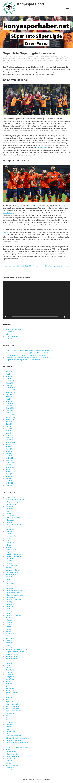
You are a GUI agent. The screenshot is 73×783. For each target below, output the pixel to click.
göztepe (8, 613)
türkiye (8, 733)
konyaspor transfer (12, 658)
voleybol (8, 763)
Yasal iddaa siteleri (12, 336)
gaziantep (9, 602)
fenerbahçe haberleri (13, 570)
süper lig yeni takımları (13, 711)
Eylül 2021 (9, 440)
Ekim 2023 (9, 383)
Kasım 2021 (10, 435)
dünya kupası (10, 552)
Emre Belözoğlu (8, 213)
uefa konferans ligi (12, 754)
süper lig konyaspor (49, 60)
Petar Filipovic (10, 672)
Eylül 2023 (9, 385)
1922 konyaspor (11, 497)
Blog (26, 57)
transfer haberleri (11, 729)
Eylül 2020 (9, 465)
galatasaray (9, 588)
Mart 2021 (9, 453)
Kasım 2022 (10, 408)
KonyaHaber (18, 57)
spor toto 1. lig (10, 690)
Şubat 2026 (9, 376)
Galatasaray (41, 148)
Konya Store (10, 332)
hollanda (9, 627)
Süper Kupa (10, 695)
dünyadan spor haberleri (14, 556)
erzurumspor (10, 558)
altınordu (9, 513)
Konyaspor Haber (30, 4)
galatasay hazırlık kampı (14, 599)
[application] (36, 300)
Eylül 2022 (9, 412)
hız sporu (9, 624)
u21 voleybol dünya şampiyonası (17, 747)
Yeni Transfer (10, 767)
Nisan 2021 (9, 451)
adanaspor (9, 506)
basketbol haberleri (12, 536)
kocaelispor (9, 643)
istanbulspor (10, 633)
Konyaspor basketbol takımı (15, 652)
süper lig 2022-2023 (19, 60)
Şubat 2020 (9, 481)
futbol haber (10, 583)
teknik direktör (10, 713)
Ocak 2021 (9, 458)
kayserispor (9, 640)
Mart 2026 (9, 374)
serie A (8, 681)
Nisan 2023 (9, 397)
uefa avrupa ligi (11, 752)
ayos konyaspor (11, 527)
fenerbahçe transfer (12, 572)
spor (7, 686)
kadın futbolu (10, 638)
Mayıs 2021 (9, 449)
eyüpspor (9, 563)
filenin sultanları (11, 574)
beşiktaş (8, 538)
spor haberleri (48, 59)
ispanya (8, 631)
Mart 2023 (9, 399)
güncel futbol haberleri (48, 57)
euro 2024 (9, 561)
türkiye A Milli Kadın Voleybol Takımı (18, 738)
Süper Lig (9, 60)
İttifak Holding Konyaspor (14, 329)
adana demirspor (11, 504)
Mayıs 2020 (9, 474)
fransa (8, 579)
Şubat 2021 (9, 456)
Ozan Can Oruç (11, 670)
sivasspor (9, 683)
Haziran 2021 (10, 447)
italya (7, 636)
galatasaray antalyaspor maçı (15, 590)
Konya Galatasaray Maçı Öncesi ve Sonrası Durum (23, 360)
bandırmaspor (10, 529)
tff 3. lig (8, 720)
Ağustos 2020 (10, 467)
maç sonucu (10, 661)
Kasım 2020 (10, 462)
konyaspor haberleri (19, 59)
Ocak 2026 (9, 378)
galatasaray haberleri (13, 593)
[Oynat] (5, 317)
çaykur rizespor (11, 549)
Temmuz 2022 (10, 417)
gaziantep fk (10, 604)
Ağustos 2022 (10, 415)
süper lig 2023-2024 (12, 702)
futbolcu (8, 586)
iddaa (7, 334)
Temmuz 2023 (10, 390)
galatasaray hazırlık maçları (15, 595)
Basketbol (9, 533)
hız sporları (9, 622)
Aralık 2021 (9, 433)
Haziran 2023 (10, 392)
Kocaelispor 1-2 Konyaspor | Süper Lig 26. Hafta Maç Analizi (26, 355)
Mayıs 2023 (9, 394)
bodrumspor (10, 543)
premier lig (9, 674)
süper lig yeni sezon (12, 708)
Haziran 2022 (10, 419)
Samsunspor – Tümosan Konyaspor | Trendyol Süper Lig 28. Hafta (28, 353)
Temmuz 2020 (10, 469)
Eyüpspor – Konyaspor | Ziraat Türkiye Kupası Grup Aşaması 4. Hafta (29, 357)
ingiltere (8, 629)
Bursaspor (9, 547)
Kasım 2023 (10, 381)
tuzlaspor (9, 745)
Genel (37, 57)
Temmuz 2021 (10, 444)
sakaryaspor (10, 677)
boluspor (9, 545)
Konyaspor (7, 59)
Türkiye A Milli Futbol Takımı (15, 736)
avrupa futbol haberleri (13, 524)
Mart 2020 (9, 478)
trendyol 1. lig (10, 731)
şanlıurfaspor (10, 679)
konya (65, 57)
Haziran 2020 (10, 472)
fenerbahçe (9, 568)
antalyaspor (9, 522)
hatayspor (9, 620)
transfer (8, 727)
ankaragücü (10, 520)
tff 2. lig (8, 717)
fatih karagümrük (11, 565)
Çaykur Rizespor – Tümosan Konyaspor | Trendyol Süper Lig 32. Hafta (29, 350)
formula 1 (9, 577)
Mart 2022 (9, 426)
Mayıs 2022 (9, 422)
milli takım (9, 665)
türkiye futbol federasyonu (14, 740)
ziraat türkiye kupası (12, 770)
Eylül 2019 (9, 485)
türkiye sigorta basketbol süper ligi (17, 742)
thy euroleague (11, 722)
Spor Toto (9, 338)
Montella (6, 232)
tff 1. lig (8, 715)
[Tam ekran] (67, 317)
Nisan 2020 (9, 476)
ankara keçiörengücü (13, 518)
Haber (60, 57)
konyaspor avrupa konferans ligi (16, 649)
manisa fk (9, 663)
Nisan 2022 (9, 424)
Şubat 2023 (9, 401)
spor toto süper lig (12, 692)
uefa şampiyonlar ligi (13, 756)
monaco (8, 667)
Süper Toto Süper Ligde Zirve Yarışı (57, 266)
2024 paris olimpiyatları (13, 502)
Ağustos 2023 (10, 387)
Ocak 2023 (9, 403)
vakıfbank (9, 761)
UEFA (8, 749)
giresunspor (10, 611)
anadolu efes (10, 515)
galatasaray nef (11, 597)
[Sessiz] (64, 317)
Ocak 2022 (9, 431)
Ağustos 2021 (10, 442)
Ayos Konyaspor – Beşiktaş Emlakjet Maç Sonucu (21, 266)
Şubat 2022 (9, 428)
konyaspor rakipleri (35, 59)
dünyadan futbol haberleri (14, 554)
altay (7, 511)
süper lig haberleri (34, 60)
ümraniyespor (10, 758)
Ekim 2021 (9, 437)
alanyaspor (9, 509)
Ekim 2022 (9, 410)
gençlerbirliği (10, 606)
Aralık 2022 (9, 406)
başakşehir (9, 531)
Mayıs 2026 (9, 372)
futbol (31, 57)
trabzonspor (10, 724)
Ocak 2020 (9, 483)
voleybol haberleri (12, 765)
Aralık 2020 (9, 460)
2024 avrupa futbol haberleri (15, 499)
